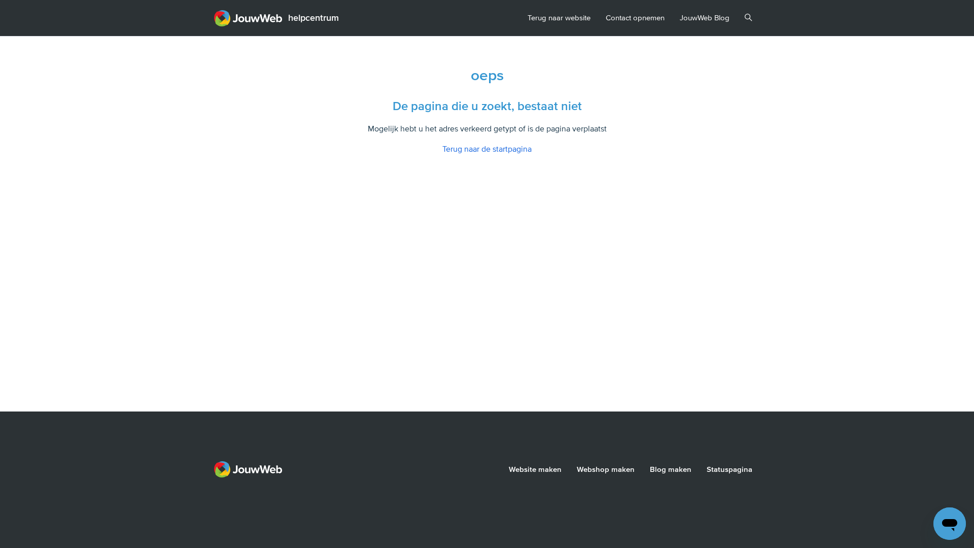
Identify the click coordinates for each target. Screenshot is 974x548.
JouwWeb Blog (704, 17)
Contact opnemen (635, 17)
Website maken (535, 469)
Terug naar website (559, 17)
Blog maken (670, 469)
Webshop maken (606, 469)
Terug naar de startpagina (487, 149)
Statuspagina (729, 469)
